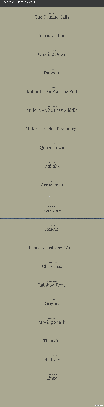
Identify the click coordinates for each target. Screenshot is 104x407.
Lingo (52, 378)
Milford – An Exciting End (52, 91)
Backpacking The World (19, 2)
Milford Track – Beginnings (52, 128)
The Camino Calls (52, 17)
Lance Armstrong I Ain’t (52, 247)
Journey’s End (52, 35)
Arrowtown (52, 184)
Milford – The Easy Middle (52, 110)
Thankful (52, 340)
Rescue (52, 229)
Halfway (52, 359)
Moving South (52, 322)
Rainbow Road (52, 285)
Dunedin (52, 73)
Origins (52, 303)
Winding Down (52, 54)
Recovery (52, 210)
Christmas (52, 266)
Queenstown (52, 147)
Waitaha (52, 166)
